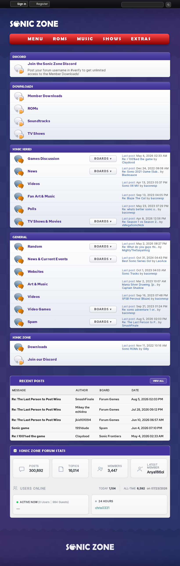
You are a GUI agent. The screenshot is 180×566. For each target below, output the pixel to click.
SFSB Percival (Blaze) (136, 298)
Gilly (146, 348)
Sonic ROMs (130, 348)
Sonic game (20, 428)
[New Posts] (19, 159)
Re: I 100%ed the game (137, 159)
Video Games (39, 309)
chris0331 (102, 508)
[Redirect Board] (19, 69)
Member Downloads (45, 96)
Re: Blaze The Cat (134, 198)
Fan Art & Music (41, 196)
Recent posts (32, 381)
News (32, 171)
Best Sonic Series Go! (136, 261)
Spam (33, 321)
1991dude (82, 428)
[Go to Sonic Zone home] (90, 547)
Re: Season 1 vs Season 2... (140, 221)
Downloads (37, 347)
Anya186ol (154, 472)
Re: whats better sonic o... (139, 209)
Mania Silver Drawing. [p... (139, 284)
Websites (35, 271)
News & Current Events (48, 259)
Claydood (128, 162)
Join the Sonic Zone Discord (52, 63)
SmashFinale (130, 325)
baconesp (150, 185)
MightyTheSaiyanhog (136, 250)
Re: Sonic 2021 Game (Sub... (140, 171)
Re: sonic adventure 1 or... (139, 309)
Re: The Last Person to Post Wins (36, 399)
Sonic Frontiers (110, 436)
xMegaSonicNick (133, 225)
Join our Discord (42, 359)
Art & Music (38, 284)
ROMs (33, 108)
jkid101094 (83, 420)
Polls (32, 208)
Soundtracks (39, 121)
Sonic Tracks (130, 273)
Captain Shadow (133, 287)
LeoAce (161, 261)
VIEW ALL (158, 380)
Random (35, 246)
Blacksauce (129, 175)
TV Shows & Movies (44, 221)
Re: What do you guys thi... (139, 247)
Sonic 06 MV (130, 185)
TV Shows (36, 133)
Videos (34, 183)
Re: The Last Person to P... (139, 322)
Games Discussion (43, 158)
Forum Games (109, 399)
